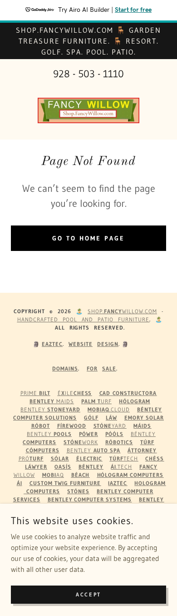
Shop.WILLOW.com (122, 311)
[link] (88, 110)
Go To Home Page (88, 238)
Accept (88, 594)
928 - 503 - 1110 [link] (88, 74)
